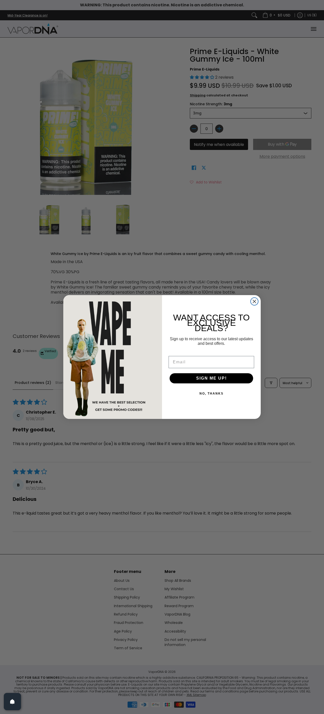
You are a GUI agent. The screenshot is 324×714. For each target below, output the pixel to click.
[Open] (12, 701)
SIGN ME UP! (211, 378)
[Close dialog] (254, 301)
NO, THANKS (211, 393)
